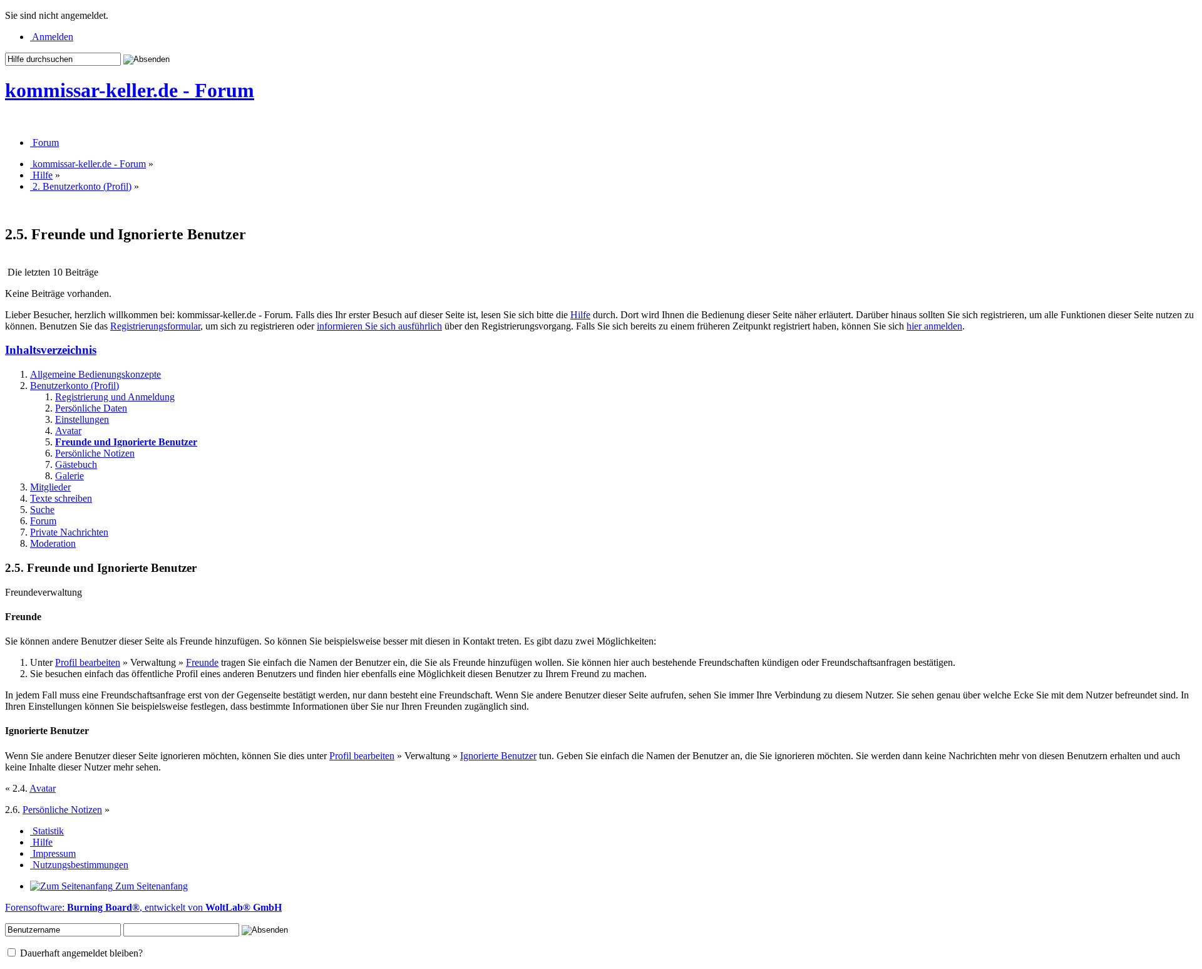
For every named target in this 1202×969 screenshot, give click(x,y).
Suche (42, 509)
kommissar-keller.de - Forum (129, 90)
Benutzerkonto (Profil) (74, 385)
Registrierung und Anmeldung (115, 396)
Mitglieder (50, 487)
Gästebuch (76, 464)
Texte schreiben (61, 498)
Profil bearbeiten (87, 662)
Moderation (53, 543)
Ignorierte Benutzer (498, 755)
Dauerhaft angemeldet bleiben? (80, 953)
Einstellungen (82, 419)
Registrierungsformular (155, 326)
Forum (43, 521)
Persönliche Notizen (95, 453)
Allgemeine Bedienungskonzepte (95, 374)
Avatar (68, 430)
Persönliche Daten (91, 408)
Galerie (69, 475)
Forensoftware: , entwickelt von (143, 907)
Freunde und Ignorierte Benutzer (126, 442)
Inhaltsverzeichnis (50, 349)
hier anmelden (934, 326)
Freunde (202, 662)
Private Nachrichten (69, 532)
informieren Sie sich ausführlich (379, 326)
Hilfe (580, 314)
